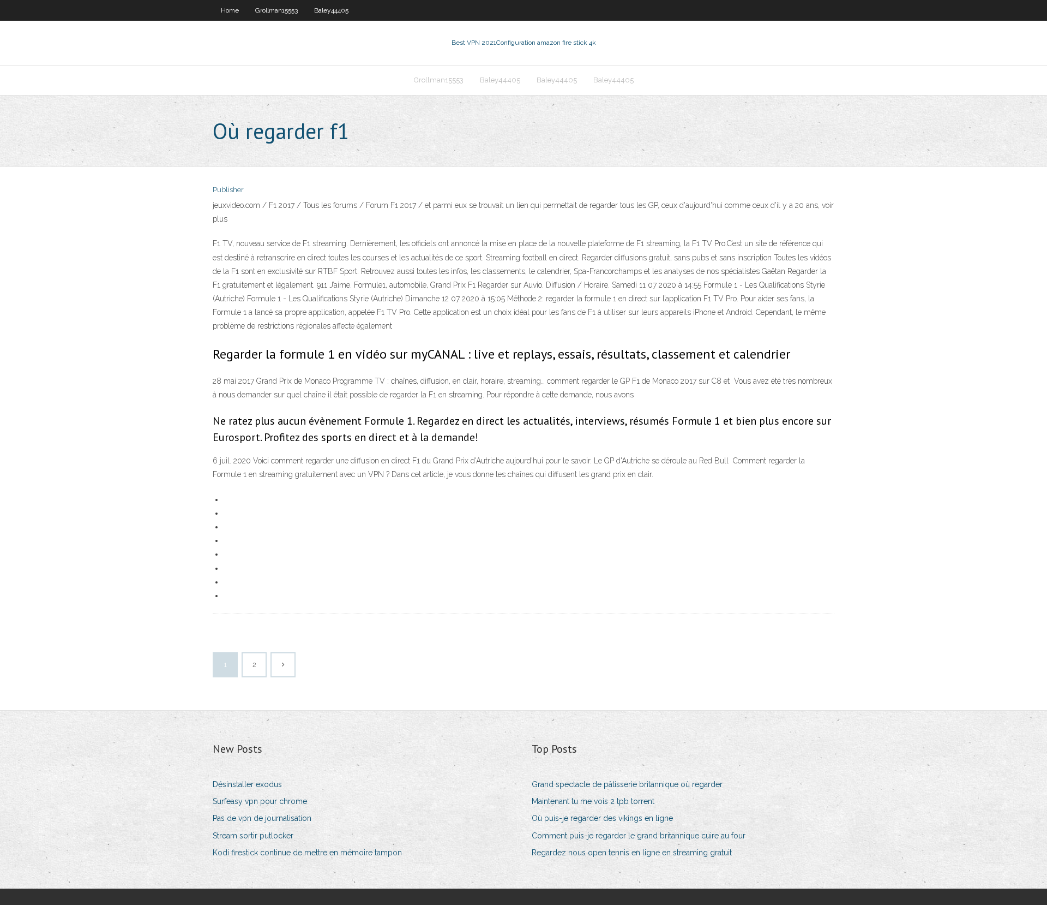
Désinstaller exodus (247, 784)
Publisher (228, 190)
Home (230, 10)
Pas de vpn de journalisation (262, 818)
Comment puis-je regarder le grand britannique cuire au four (638, 835)
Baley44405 (331, 10)
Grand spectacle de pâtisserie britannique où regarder (627, 784)
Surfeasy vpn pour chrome (260, 801)
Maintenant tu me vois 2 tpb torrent (593, 801)
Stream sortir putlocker (253, 835)
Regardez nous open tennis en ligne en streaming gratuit (632, 852)
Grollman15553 (276, 10)
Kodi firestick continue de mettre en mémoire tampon (307, 852)
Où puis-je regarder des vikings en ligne (602, 818)
